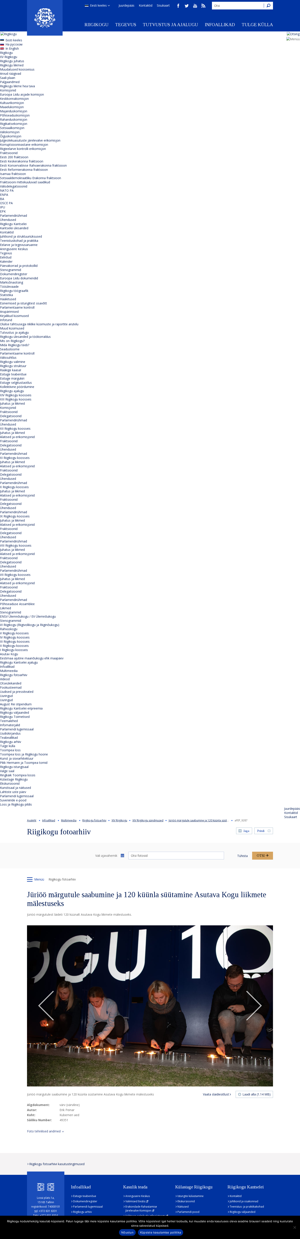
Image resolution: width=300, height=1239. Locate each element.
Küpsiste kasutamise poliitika (160, 1232)
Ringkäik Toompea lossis (17, 775)
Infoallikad (220, 24)
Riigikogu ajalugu (12, 391)
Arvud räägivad (10, 73)
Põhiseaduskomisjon (15, 115)
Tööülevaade (9, 286)
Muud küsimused (12, 328)
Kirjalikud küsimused (14, 316)
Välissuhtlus (8, 357)
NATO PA (7, 190)
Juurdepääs (126, 5)
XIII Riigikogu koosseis (15, 399)
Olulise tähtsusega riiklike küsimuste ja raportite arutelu (39, 324)
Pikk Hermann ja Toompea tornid (23, 763)
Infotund (6, 320)
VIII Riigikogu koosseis (15, 545)
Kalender (6, 261)
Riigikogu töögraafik (14, 291)
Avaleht (31, 820)
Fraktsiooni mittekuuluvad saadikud (25, 182)
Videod (5, 679)
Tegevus (125, 24)
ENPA (4, 195)
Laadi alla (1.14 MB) (256, 1094)
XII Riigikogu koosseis (15, 428)
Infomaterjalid (10, 725)
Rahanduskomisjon (13, 119)
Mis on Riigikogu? (12, 341)
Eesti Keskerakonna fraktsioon (21, 161)
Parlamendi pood (188, 1212)
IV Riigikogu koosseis (15, 637)
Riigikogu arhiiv (10, 742)
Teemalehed (9, 721)
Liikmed (5, 608)
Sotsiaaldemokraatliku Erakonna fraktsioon (30, 178)
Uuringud (6, 696)
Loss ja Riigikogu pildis (16, 804)
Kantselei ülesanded (14, 228)
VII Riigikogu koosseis (15, 575)
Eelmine (46, 1006)
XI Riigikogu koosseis (15, 458)
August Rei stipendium (16, 704)
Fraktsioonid (9, 153)
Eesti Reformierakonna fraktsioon (24, 169)
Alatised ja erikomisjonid (17, 437)
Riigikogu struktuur (13, 366)
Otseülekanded (10, 683)
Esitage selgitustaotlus (16, 382)
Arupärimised (9, 311)
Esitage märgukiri (12, 378)
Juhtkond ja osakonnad (244, 1201)
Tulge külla (257, 24)
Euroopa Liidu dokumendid (19, 278)
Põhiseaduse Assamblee (17, 604)
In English (12, 48)
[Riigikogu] (45, 18)
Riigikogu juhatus (12, 61)
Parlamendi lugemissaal (17, 729)
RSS (203, 6)
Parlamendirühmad (13, 215)
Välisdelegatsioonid (13, 186)
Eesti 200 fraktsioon (14, 157)
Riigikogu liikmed (11, 65)
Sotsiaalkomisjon (12, 128)
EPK (3, 211)
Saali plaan (7, 78)
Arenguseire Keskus (14, 249)
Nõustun (127, 1232)
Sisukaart (163, 5)
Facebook (178, 6)
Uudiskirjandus (10, 733)
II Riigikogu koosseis (14, 646)
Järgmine (254, 1006)
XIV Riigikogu (119, 820)
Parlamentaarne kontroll (17, 307)
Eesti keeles (98, 5)
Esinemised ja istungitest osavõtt (23, 303)
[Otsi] (268, 5)
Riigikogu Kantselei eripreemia (21, 708)
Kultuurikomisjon (12, 103)
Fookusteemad (11, 687)
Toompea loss (10, 750)
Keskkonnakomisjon (14, 98)
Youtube (195, 6)
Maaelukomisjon (12, 107)
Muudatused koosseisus (17, 69)
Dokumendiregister (13, 274)
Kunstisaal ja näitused (15, 788)
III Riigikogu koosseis (15, 641)
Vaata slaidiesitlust (216, 1094)
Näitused (183, 1206)
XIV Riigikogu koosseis (15, 395)
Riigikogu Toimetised (15, 717)
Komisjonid (8, 90)
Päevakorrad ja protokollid (19, 266)
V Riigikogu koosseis (14, 633)
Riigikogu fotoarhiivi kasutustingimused (57, 1164)
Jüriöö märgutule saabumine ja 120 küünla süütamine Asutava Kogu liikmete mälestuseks (223, 820)
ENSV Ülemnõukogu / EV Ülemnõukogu (28, 616)
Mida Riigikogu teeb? (14, 345)
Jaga (246, 831)
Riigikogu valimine (12, 362)
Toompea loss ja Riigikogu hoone (24, 754)
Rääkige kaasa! (10, 370)
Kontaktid (145, 5)
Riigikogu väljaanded (14, 712)
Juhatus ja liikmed (12, 403)
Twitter (187, 6)
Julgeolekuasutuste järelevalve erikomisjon (30, 140)
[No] (294, 1227)
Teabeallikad (9, 737)
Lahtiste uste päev (13, 792)
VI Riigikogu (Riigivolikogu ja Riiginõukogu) (29, 625)
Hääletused (8, 299)
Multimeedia (9, 671)
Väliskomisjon (10, 132)
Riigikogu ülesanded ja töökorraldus (25, 337)
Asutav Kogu (9, 654)
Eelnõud (5, 257)
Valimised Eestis (135, 1201)
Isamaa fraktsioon (13, 174)
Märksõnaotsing (11, 282)
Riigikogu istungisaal (14, 767)
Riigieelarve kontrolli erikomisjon (23, 149)
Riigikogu (96, 24)
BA (2, 199)
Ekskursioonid (10, 783)
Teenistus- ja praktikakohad (247, 1206)
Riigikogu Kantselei (13, 224)
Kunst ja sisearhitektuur (16, 758)
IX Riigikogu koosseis (15, 516)
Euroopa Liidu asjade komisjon (22, 94)
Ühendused (8, 220)
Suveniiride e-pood (13, 800)
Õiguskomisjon (10, 136)
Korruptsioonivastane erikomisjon (24, 144)
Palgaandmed (10, 82)
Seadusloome (10, 349)
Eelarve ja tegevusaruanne (19, 245)
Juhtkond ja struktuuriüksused (21, 236)
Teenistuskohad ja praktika (19, 240)
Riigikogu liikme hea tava (17, 86)
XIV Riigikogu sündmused (147, 820)
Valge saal (7, 771)
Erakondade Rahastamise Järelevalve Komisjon (141, 1208)
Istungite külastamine (190, 1196)
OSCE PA (6, 203)
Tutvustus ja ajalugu (170, 24)
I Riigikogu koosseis (14, 650)
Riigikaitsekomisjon (13, 124)
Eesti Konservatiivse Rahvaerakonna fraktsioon (33, 165)
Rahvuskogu (8, 629)
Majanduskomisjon (13, 111)
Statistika (6, 295)
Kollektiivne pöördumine (17, 387)
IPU (2, 207)
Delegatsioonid (11, 416)
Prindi (260, 831)
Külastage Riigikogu (14, 779)
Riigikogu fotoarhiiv (13, 675)
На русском (13, 44)
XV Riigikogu (8, 57)
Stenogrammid (10, 270)
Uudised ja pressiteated (16, 692)
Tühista (242, 856)
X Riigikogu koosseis (14, 487)
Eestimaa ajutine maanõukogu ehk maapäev (31, 658)
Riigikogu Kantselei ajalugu (19, 662)
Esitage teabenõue (13, 374)
